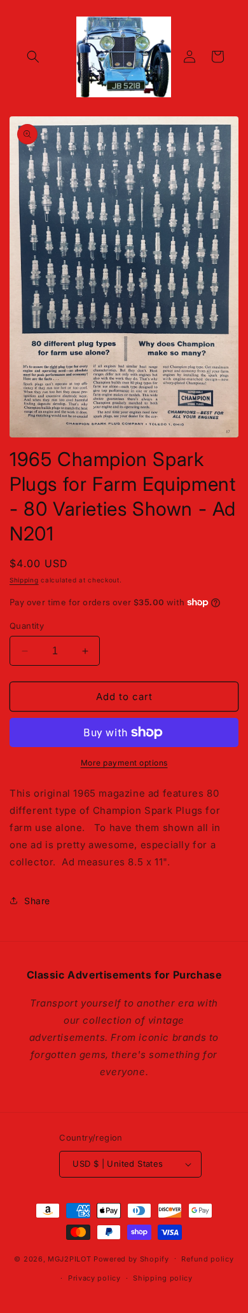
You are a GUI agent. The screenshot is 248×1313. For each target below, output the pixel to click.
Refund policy (207, 1259)
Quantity (27, 626)
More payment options (124, 762)
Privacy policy (94, 1278)
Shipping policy (163, 1278)
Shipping (24, 580)
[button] (33, 57)
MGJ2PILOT (69, 1258)
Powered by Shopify (131, 1258)
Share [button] (37, 900)
